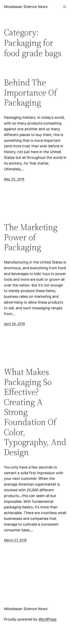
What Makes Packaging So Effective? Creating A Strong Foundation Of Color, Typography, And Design (35, 412)
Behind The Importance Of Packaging (30, 93)
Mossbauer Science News (26, 7)
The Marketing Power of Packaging (30, 237)
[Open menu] (64, 6)
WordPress (47, 619)
